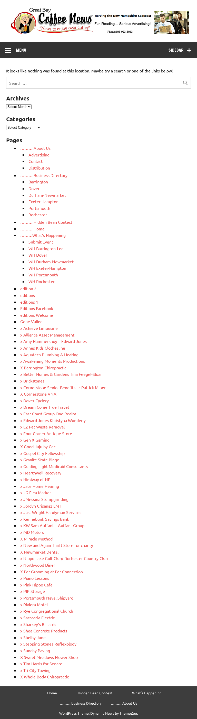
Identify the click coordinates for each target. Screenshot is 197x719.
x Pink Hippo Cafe (36, 584)
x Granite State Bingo (39, 459)
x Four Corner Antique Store (46, 433)
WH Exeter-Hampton (47, 267)
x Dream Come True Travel (44, 406)
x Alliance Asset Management (47, 334)
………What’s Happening (43, 235)
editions (27, 295)
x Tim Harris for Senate (41, 663)
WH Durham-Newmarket (51, 261)
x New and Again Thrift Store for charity (56, 545)
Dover (34, 188)
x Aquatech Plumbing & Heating (49, 354)
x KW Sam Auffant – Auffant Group (52, 525)
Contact (35, 161)
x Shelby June (33, 637)
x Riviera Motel (34, 604)
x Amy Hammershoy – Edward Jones (53, 341)
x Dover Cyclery (34, 400)
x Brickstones (32, 380)
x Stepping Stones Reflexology (48, 643)
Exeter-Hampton (43, 201)
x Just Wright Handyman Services (50, 512)
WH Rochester (41, 281)
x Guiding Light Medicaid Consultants (54, 466)
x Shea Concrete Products (43, 630)
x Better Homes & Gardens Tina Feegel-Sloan (61, 374)
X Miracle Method (36, 538)
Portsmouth (39, 208)
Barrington (38, 181)
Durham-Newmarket (47, 195)
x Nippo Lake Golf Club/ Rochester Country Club (64, 558)
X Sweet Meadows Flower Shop (49, 657)
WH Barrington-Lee (46, 248)
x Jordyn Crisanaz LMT (40, 505)
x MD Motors (32, 532)
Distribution (39, 167)
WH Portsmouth (43, 274)
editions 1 (29, 301)
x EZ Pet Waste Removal (42, 426)
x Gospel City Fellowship (42, 453)
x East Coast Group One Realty (48, 413)
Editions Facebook (36, 308)
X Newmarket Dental (39, 551)
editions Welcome (36, 315)
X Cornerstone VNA (38, 393)
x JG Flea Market (35, 492)
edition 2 (28, 288)
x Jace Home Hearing (39, 486)
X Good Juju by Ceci (38, 446)
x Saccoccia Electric (37, 617)
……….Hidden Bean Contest (46, 222)
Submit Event (40, 241)
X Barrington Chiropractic (43, 367)
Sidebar (176, 50)
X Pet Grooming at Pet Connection (51, 571)
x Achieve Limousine (39, 328)
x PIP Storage (32, 591)
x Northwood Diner (37, 564)
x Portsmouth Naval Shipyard (46, 597)
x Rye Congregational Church (46, 610)
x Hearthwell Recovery (40, 472)
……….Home (32, 228)
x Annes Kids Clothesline (42, 347)
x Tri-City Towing (35, 670)
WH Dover (37, 254)
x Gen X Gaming (35, 439)
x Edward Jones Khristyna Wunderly (53, 420)
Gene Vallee (31, 321)
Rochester (37, 214)
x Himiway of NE (35, 479)
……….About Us (35, 148)
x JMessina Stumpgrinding (44, 499)
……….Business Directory (43, 175)
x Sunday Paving (35, 650)
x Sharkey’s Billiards (38, 624)
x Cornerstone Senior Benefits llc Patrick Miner (63, 387)
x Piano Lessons (34, 578)
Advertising (39, 154)
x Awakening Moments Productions (52, 360)
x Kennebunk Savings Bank (44, 518)
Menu (21, 50)
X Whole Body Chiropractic (44, 676)
